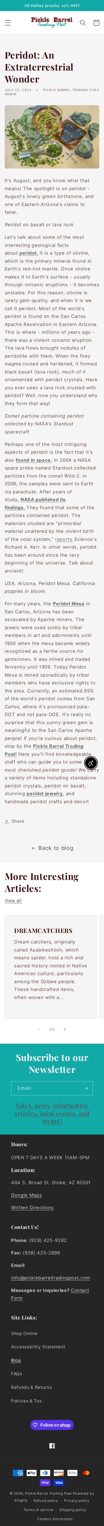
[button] (7, 22)
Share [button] (18, 821)
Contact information (55, 1519)
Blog (16, 1360)
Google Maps (26, 1195)
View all (13, 900)
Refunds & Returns (31, 1387)
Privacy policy (77, 1501)
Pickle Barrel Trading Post (48, 1493)
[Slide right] (65, 1029)
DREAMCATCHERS (43, 930)
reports (64, 539)
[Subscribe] (86, 1088)
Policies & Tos (26, 1401)
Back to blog (55, 848)
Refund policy (46, 1501)
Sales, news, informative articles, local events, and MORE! (52, 1113)
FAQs (16, 1373)
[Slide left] (39, 1029)
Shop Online (24, 1333)
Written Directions (32, 1207)
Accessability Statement (38, 1346)
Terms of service (38, 1510)
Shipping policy (73, 1510)
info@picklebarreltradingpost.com (50, 1278)
